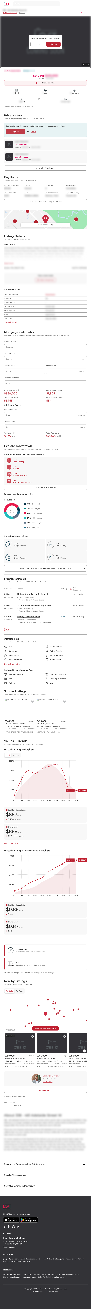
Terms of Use (15, 1261)
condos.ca (19, 1259)
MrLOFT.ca (7, 1214)
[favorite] (32, 702)
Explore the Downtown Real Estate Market (25, 1164)
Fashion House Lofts (10, 13)
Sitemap (26, 1261)
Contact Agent (45, 1090)
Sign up (53, 44)
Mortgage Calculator (12, 1277)
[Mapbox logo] (10, 1029)
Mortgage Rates (29, 1277)
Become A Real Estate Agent (51, 1259)
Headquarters (31, 1259)
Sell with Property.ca (12, 1274)
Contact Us (27, 1274)
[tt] (5, 1227)
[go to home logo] (7, 1206)
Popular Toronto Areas (15, 1175)
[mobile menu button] (87, 4)
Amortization (51, 365)
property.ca (8, 1259)
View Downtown (11, 843)
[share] (87, 11)
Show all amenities (12, 664)
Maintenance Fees (10, 409)
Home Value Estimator (68, 1274)
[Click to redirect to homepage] (6, 4)
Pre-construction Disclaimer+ (45, 1291)
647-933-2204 (47, 1082)
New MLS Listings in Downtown (19, 1186)
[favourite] (82, 11)
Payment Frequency (11, 377)
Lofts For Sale (44, 1277)
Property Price (10, 341)
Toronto (22, 13)
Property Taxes (9, 421)
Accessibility (71, 1259)
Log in (37, 44)
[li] (18, 1227)
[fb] (9, 1227)
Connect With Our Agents (45, 1274)
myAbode (20, 1214)
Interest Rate (9, 365)
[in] (14, 1227)
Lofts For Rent (58, 1277)
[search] (36, 3)
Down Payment (9, 353)
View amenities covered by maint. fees (45, 202)
